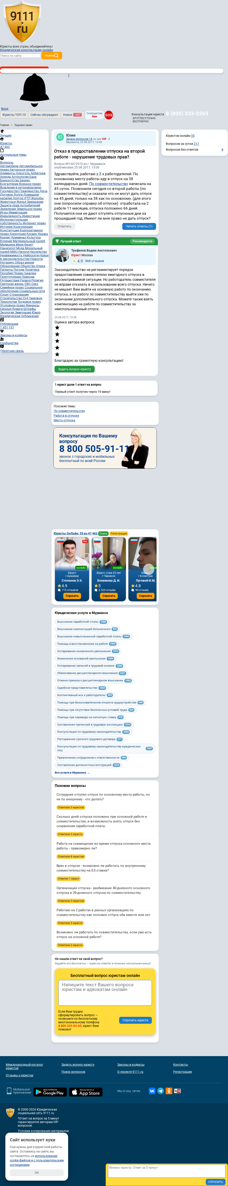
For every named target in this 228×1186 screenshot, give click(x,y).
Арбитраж (38, 173)
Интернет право (34, 223)
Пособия (7, 273)
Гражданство (29, 191)
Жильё (21, 202)
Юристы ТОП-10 (14, 115)
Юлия (70, 135)
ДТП (27, 198)
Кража (43, 234)
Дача (43, 191)
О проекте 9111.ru (130, 1072)
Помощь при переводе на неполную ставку (89, 717)
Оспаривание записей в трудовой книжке (89, 665)
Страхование (19, 294)
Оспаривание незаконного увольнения (87, 651)
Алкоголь (23, 173)
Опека (40, 266)
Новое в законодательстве (24, 257)
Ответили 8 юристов (71, 856)
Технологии (9, 302)
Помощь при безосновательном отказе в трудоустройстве (99, 702)
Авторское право (22, 169)
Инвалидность (11, 216)
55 (193, 135)
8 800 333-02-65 (69, 1026)
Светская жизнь (12, 284)
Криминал (19, 237)
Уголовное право (13, 305)
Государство (9, 191)
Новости (36, 259)
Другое (18, 198)
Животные (8, 202)
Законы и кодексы (131, 1064)
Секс (34, 284)
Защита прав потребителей (20, 205)
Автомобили (9, 166)
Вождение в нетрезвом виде (20, 187)
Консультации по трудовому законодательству (93, 731)
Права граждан (25, 273)
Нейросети (31, 255)
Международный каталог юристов (24, 1066)
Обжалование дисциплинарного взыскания (91, 673)
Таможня (35, 298)
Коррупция (18, 234)
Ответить (64, 226)
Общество (28, 266)
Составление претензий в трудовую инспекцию (93, 724)
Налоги (24, 252)
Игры (4, 212)
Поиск (103, 533)
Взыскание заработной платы (81, 621)
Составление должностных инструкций (88, 765)
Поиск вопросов (73, 1072)
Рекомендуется (142, 241)
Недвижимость (11, 255)
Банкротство (10, 180)
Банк (33, 177)
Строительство (11, 298)
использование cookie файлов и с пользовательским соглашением (37, 1160)
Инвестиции (31, 216)
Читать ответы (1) (139, 226)
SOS (108, 115)
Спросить (72, 595)
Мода (20, 248)
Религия (37, 280)
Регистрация (119, 533)
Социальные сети (32, 291)
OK (37, 1172)
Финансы (32, 305)
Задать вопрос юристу (74, 369)
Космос (32, 234)
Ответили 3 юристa (70, 834)
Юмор (36, 312)
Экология (7, 312)
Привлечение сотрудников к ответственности (91, 757)
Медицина (8, 244)
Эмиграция (23, 312)
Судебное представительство (81, 687)
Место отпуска (64, 420)
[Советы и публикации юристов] (22, 22)
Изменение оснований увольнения (85, 658)
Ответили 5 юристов (71, 807)
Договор (7, 194)
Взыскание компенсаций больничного (87, 629)
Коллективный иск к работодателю (84, 695)
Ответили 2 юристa (70, 945)
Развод (25, 280)
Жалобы (37, 198)
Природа (28, 277)
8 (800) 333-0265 (187, 113)
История (6, 227)
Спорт (5, 294)
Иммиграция (18, 212)
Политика (32, 269)
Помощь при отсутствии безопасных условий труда (95, 710)
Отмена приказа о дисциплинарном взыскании (94, 680)
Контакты (180, 1064)
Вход (4, 108)
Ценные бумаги (11, 309)
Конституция (10, 230)
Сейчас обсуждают (44, 115)
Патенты (7, 269)
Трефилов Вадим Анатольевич (94, 250)
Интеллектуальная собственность (14, 221)
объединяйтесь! (41, 46)
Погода (19, 269)
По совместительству (108, 183)
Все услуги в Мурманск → (72, 772)
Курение (6, 241)
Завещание (35, 202)
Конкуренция (23, 227)
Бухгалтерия (9, 184)
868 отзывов (90, 261)
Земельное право (29, 209)
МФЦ (14, 252)
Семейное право (12, 287)
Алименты (8, 173)
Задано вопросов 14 (79, 139)
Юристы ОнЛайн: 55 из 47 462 (76, 533)
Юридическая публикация (19, 316)
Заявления (8, 209)
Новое (72, 115)
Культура (34, 237)
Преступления (11, 277)
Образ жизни (24, 262)
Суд (26, 298)
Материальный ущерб (29, 241)
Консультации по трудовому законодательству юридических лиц (104, 748)
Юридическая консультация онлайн (26, 50)
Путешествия (10, 280)
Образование (10, 266)
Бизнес (25, 180)
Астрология (20, 177)
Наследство (38, 252)
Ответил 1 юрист (68, 878)
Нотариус (7, 262)
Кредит (5, 237)
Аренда (6, 177)
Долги (18, 194)
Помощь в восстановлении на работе (86, 643)
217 (196, 144)
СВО (27, 284)
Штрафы (29, 309)
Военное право (30, 184)
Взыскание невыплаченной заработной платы (93, 636)
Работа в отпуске (66, 415)
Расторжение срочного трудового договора (89, 739)
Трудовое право (29, 302)
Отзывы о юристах (19, 1075)
